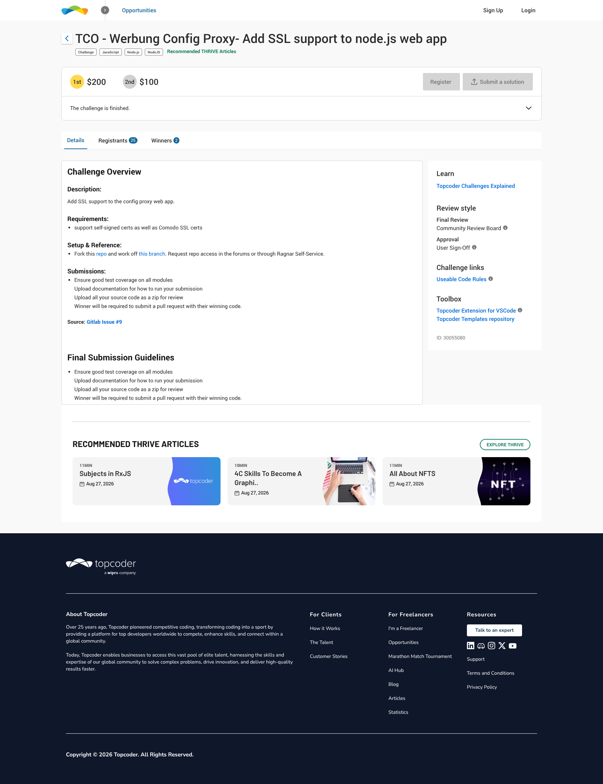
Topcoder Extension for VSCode (476, 310)
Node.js (133, 52)
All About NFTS (412, 473)
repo (101, 253)
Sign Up (493, 10)
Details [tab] (75, 140)
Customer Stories (329, 656)
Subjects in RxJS (105, 473)
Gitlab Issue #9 (104, 321)
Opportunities (139, 10)
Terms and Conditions (490, 673)
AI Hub (396, 670)
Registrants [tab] (116, 140)
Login (528, 10)
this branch (152, 253)
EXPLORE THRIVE (505, 444)
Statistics (398, 712)
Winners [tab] (164, 140)
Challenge (86, 52)
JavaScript (110, 52)
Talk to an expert (494, 630)
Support (476, 659)
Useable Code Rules (461, 279)
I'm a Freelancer (405, 628)
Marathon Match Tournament (420, 656)
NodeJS (154, 52)
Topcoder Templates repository (475, 319)
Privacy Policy (482, 687)
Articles (396, 698)
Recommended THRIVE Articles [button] (201, 51)
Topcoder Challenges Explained (476, 186)
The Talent (321, 642)
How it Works (325, 628)
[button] (105, 10)
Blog (393, 684)
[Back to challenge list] (67, 38)
